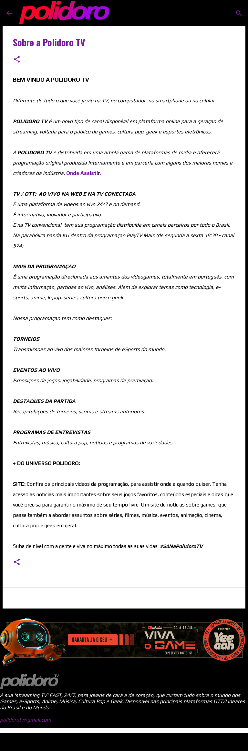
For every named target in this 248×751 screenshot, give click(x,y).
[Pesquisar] (239, 13)
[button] (17, 59)
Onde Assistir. (83, 173)
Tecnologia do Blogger (128, 742)
